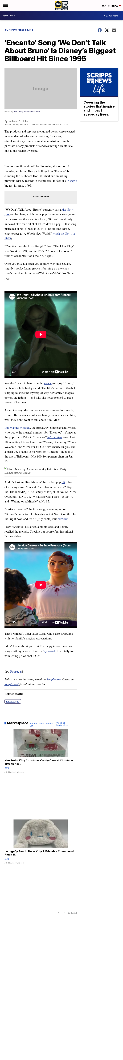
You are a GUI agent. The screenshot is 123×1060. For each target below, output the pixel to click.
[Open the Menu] (5, 5)
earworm (63, 519)
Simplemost (54, 679)
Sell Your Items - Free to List (41, 725)
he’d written (54, 437)
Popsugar (16, 671)
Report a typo (12, 701)
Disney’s (71, 181)
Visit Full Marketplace (62, 724)
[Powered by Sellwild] (72, 913)
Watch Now (110, 5)
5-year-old (49, 651)
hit (63, 482)
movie (48, 383)
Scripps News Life (18, 29)
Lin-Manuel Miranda (17, 428)
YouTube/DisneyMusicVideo (27, 111)
